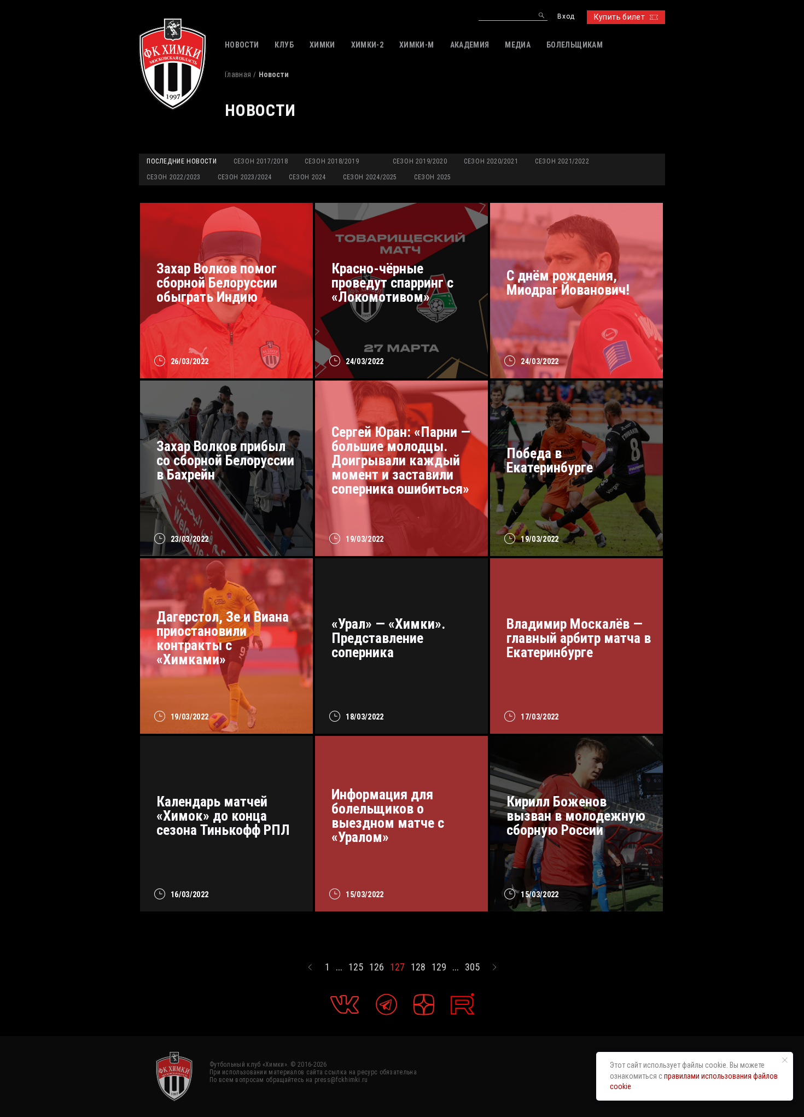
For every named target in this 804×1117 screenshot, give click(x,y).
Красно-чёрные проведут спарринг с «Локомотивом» (392, 282)
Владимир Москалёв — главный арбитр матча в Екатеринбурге (578, 638)
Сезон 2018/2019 (332, 161)
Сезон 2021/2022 (562, 161)
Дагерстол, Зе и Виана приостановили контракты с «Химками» (222, 638)
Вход (565, 16)
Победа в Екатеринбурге (549, 460)
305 (472, 967)
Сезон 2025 (432, 177)
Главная (238, 74)
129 (439, 967)
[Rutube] (462, 1004)
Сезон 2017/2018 (261, 161)
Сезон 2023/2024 (245, 177)
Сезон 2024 (307, 177)
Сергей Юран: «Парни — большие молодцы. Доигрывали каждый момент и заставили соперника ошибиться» (400, 460)
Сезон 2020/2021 (491, 161)
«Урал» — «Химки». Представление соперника (388, 638)
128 (418, 967)
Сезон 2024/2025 (370, 177)
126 (376, 967)
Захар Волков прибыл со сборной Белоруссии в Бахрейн (225, 460)
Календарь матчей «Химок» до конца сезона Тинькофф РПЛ (223, 815)
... (339, 967)
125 (355, 967)
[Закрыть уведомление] (784, 1060)
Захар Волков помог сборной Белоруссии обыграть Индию (216, 282)
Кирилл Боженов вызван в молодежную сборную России (575, 815)
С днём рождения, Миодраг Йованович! (568, 282)
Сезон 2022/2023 (174, 177)
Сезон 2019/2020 (420, 161)
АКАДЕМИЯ (470, 44)
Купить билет (619, 17)
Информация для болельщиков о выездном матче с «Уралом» (387, 815)
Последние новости (182, 161)
